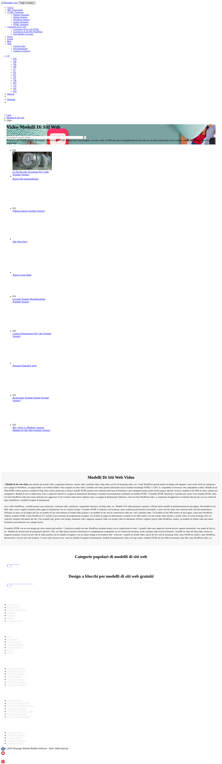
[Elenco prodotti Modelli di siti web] (10, 580)
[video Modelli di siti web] (18, 580)
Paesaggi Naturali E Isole (25, 365)
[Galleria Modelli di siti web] (32, 580)
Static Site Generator (17, 714)
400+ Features (14, 642)
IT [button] (8, 56)
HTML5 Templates (16, 682)
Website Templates (21, 15)
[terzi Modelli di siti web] (25, 580)
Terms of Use (13, 604)
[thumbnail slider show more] (8, 566)
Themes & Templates (17, 660)
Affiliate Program (15, 644)
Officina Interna (29, 211)
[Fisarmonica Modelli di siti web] (11, 580)
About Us (12, 612)
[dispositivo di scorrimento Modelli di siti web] (22, 580)
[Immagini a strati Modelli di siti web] (8, 580)
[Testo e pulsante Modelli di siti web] (7, 580)
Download (12, 639)
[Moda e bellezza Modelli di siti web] (14, 563)
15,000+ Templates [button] (15, 12)
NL (15, 64)
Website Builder (15, 700)
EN (15, 58)
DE (15, 61)
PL (14, 75)
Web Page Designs (16, 735)
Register (11, 99)
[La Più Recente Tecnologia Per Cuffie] (32, 169)
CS (14, 86)
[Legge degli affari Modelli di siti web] (17, 563)
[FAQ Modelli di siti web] (29, 580)
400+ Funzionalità (15, 10)
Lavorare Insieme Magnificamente (29, 300)
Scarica (10, 7)
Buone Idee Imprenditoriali (25, 179)
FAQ (9, 636)
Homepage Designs (16, 740)
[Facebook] (3, 750)
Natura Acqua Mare (22, 275)
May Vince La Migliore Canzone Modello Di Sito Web (31, 429)
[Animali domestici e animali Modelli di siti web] (10, 563)
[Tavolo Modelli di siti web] (20, 580)
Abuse (10, 618)
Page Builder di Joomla (23, 34)
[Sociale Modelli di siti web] (27, 580)
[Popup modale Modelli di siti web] (15, 580)
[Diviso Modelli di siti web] (28, 580)
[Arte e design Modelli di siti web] (19, 563)
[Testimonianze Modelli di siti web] (26, 580)
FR (14, 67)
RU (15, 83)
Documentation (14, 647)
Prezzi (10, 36)
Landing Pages (14, 738)
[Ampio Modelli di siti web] (21, 580)
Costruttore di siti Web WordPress (27, 32)
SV (14, 88)
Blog (9, 41)
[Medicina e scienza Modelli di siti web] (8, 563)
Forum (10, 39)
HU (15, 91)
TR (14, 80)
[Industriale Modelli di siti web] (18, 563)
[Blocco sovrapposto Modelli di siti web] (9, 580)
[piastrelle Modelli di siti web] (6, 580)
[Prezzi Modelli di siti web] (14, 580)
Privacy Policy (14, 607)
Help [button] (9, 44)
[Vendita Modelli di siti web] (6, 563)
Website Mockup (15, 743)
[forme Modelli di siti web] (30, 580)
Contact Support (15, 621)
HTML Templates (20, 24)
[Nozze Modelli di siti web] (16, 563)
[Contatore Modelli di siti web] (23, 580)
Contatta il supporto (21, 51)
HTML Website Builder (18, 703)
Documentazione (20, 48)
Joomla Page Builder (17, 708)
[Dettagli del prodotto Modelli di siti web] (13, 580)
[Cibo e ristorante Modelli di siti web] (13, 563)
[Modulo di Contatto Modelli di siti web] (24, 580)
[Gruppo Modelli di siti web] (16, 580)
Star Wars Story (20, 241)
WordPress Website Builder (20, 706)
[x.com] (3, 758)
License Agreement (16, 610)
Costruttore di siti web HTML (26, 29)
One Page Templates (17, 684)
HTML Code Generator (18, 716)
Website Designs (20, 17)
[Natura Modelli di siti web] (12, 563)
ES (14, 72)
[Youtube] (3, 754)
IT (14, 69)
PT (14, 77)
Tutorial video (19, 46)
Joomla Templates (21, 22)
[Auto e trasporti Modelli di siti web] (11, 563)
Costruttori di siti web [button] (16, 27)
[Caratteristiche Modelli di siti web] (12, 580)
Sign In (10, 94)
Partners (11, 615)
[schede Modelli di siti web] (31, 580)
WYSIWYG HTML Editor (20, 711)
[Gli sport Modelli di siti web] (15, 563)
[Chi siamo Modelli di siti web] (19, 580)
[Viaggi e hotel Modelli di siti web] (7, 563)
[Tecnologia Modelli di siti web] (9, 563)
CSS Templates (14, 676)
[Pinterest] (3, 762)
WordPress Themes (21, 20)
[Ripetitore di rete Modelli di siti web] (17, 580)
